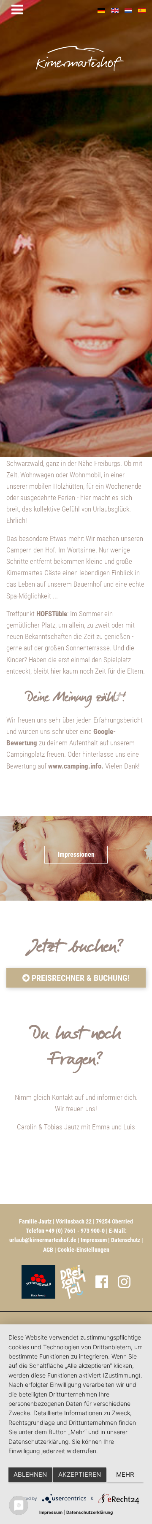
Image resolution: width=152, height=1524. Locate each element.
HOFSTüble (51, 613)
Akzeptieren (79, 1474)
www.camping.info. (75, 766)
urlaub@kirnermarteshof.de (42, 1240)
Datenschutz (125, 1240)
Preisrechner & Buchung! (80, 978)
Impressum (94, 1240)
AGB (48, 1249)
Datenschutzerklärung (89, 1512)
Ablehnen (30, 1474)
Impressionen (76, 854)
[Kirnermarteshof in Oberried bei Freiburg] (103, 47)
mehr (125, 1474)
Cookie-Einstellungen (83, 1249)
